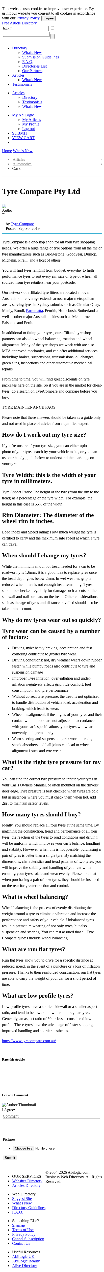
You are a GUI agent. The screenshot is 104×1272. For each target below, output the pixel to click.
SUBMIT (20, 133)
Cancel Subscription (28, 1239)
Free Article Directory (19, 23)
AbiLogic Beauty (26, 1261)
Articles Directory (26, 1185)
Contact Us (21, 1243)
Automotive (22, 164)
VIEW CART (23, 138)
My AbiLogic (23, 115)
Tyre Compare (22, 224)
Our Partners (32, 71)
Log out (28, 128)
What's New (32, 52)
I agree (48, 18)
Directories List (34, 66)
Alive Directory (24, 1265)
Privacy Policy (27, 18)
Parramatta (34, 310)
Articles (18, 75)
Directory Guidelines (28, 1207)
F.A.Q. (27, 61)
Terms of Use (23, 1230)
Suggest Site (22, 1198)
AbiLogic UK (23, 1256)
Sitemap (18, 1225)
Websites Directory (27, 1181)
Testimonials (22, 84)
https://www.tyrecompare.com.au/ (29, 1041)
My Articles (31, 119)
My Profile (30, 124)
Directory (19, 48)
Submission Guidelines (40, 57)
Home (7, 151)
